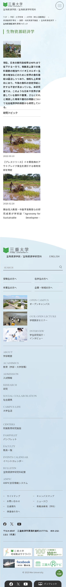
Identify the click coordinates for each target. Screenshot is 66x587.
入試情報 (10, 376)
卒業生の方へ (10, 287)
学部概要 (7, 354)
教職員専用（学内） (47, 506)
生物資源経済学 (47, 20)
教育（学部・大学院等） (15, 365)
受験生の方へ (10, 278)
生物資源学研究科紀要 (14, 470)
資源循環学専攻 (9, 20)
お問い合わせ (13, 501)
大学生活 (12, 408)
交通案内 (11, 506)
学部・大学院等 (16, 17)
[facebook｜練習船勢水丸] (17, 566)
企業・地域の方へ (44, 287)
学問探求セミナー (43, 318)
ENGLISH (54, 256)
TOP (5, 17)
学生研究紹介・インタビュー (37, 335)
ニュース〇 (42, 501)
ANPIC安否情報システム (15, 481)
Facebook (11, 584)
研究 (10, 387)
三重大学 (16, 250)
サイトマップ (13, 496)
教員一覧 (9, 448)
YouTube (26, 584)
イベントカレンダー (15, 459)
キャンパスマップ (45, 496)
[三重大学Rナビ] (48, 566)
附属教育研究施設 (12, 426)
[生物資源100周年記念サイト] (48, 555)
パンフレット (10, 437)
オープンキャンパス (40, 302)
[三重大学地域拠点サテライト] (17, 555)
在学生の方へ (41, 278)
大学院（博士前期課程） (36, 17)
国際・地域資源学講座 (28, 20)
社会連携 (20, 398)
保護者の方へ (13, 511)
